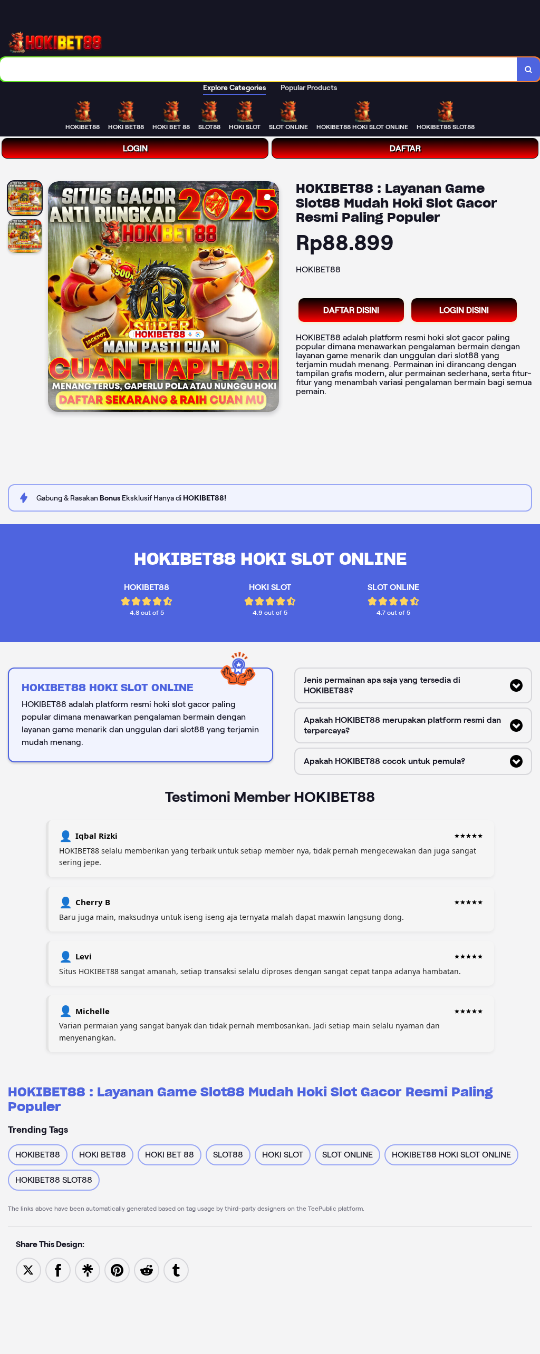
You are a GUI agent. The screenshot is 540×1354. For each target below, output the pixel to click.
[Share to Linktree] (87, 1269)
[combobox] (258, 69)
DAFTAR (405, 148)
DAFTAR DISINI (351, 310)
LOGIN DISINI (464, 310)
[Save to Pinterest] (117, 1269)
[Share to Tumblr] (176, 1269)
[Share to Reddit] (146, 1269)
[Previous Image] (56, 298)
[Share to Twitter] (28, 1269)
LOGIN (135, 148)
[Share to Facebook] (58, 1269)
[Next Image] (270, 298)
